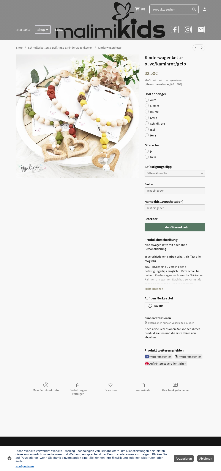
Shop (19, 48)
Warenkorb (143, 390)
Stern (153, 118)
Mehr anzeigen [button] (154, 289)
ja (151, 151)
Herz (153, 135)
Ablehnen (205, 458)
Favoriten (110, 390)
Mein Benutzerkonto (46, 390)
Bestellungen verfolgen (78, 392)
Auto (153, 100)
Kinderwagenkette (110, 48)
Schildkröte (157, 123)
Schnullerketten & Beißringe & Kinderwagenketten (60, 48)
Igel (152, 130)
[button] (157, 305)
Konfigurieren (25, 466)
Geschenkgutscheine (175, 390)
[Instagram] (188, 29)
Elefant (154, 106)
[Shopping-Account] (204, 9)
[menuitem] (196, 48)
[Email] (201, 29)
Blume (154, 112)
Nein (153, 157)
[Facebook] (175, 29)
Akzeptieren (184, 458)
